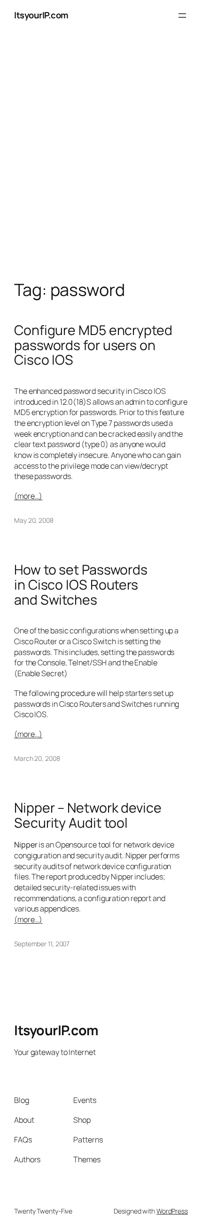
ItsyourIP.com (41, 15)
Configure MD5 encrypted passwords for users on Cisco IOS (93, 345)
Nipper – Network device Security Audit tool (88, 815)
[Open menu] (182, 15)
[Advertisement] (101, 165)
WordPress (172, 1210)
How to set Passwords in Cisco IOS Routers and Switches (81, 584)
